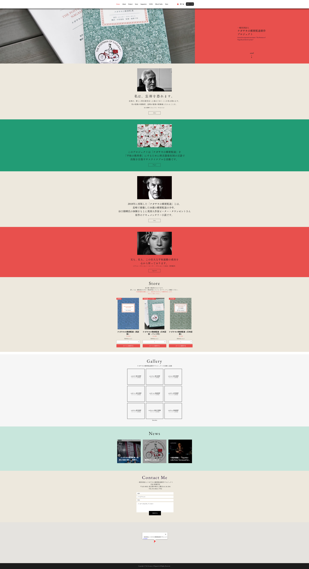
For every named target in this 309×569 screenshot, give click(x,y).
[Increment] (139, 341)
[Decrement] (118, 341)
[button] (178, 4)
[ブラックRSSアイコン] (183, 4)
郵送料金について (128, 338)
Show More (154, 420)
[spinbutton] (128, 341)
